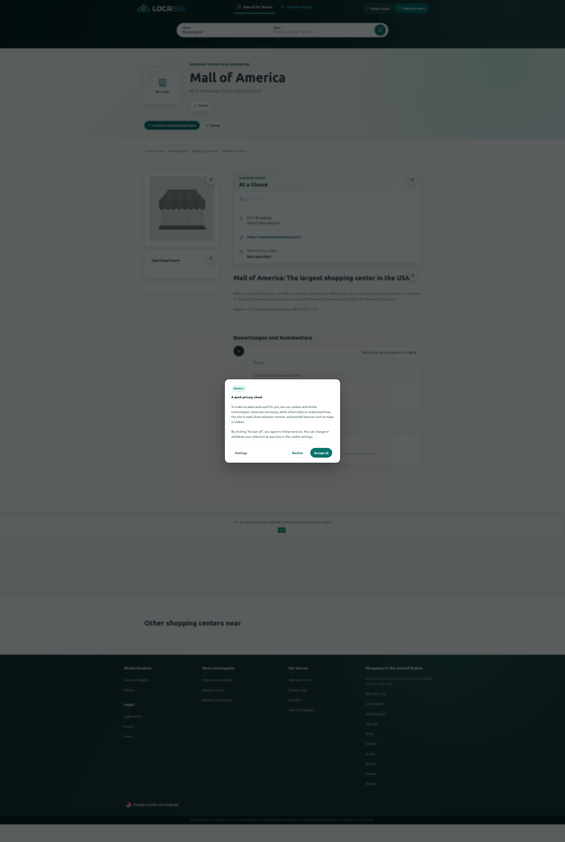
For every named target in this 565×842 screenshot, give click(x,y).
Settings (241, 453)
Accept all (321, 453)
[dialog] (282, 421)
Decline (297, 453)
